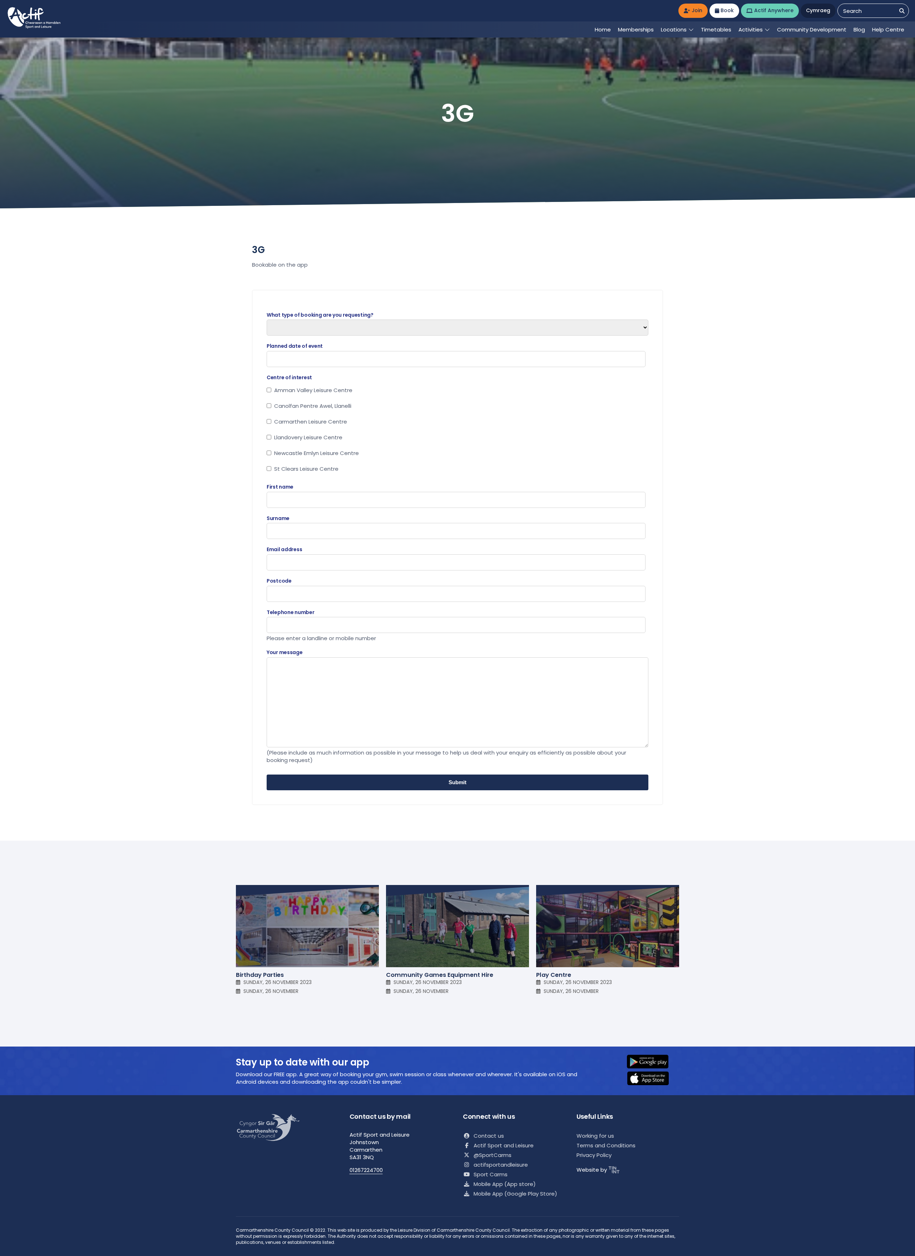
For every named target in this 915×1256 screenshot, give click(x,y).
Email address (284, 549)
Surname (278, 518)
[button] (652, 1062)
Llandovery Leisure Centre (308, 437)
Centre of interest (289, 377)
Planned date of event (295, 346)
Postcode (279, 581)
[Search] (902, 11)
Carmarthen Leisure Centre (310, 421)
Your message (285, 652)
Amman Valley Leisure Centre (313, 390)
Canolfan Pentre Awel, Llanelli (312, 406)
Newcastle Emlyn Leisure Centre (316, 453)
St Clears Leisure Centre (306, 469)
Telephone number (291, 612)
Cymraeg (818, 10)
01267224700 (366, 1170)
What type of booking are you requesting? (320, 315)
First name (280, 487)
